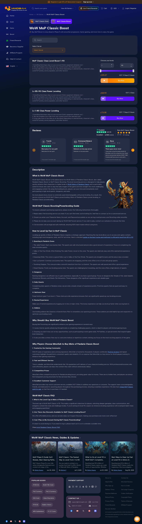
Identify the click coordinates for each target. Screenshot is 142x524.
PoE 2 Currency (51, 491)
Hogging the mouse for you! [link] (19, 10)
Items (12, 28)
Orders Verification (127, 493)
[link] (8, 8)
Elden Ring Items (49, 498)
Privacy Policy (109, 501)
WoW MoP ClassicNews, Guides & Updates (55, 437)
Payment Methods (111, 493)
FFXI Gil (35, 505)
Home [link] (12, 16)
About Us (108, 478)
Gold (12, 22)
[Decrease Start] (112, 66)
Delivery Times (109, 489)
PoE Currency (37, 491)
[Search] (44, 40)
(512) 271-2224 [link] (76, 506)
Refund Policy (109, 497)
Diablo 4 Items (46, 505)
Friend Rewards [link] (15, 40)
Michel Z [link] (63, 470)
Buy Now (121, 80)
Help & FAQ (108, 482)
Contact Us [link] (73, 498)
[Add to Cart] (104, 80)
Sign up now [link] (87, 2)
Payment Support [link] (76, 480)
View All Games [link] (66, 8)
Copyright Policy (126, 497)
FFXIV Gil (36, 485)
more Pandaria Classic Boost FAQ (48, 427)
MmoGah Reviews (127, 482)
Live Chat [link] (95, 502)
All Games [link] (40, 14)
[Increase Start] (112, 64)
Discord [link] (94, 506)
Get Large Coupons (127, 489)
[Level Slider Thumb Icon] (100, 70)
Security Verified (110, 509)
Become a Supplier (16, 47)
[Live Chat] (137, 519)
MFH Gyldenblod (38, 511)
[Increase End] (131, 64)
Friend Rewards (110, 505)
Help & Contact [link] (15, 59)
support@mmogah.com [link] (79, 502)
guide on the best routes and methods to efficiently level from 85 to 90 (108, 237)
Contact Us (124, 478)
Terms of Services (126, 501)
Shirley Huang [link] (39, 470)
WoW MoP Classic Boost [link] (56, 14)
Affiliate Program (16, 53)
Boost (12, 34)
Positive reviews (113, 352)
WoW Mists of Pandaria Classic (78, 184)
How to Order (125, 486)
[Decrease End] (131, 66)
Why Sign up (109, 486)
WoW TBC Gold (48, 485)
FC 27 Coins (52, 511)
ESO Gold (36, 498)
